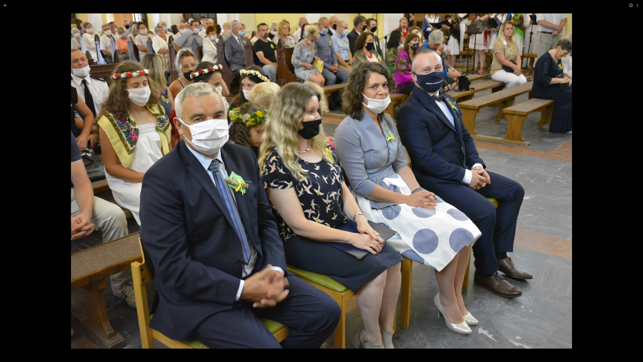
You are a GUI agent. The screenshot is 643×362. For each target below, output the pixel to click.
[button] (9, 181)
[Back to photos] (5, 5)
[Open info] (631, 5)
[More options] (637, 5)
